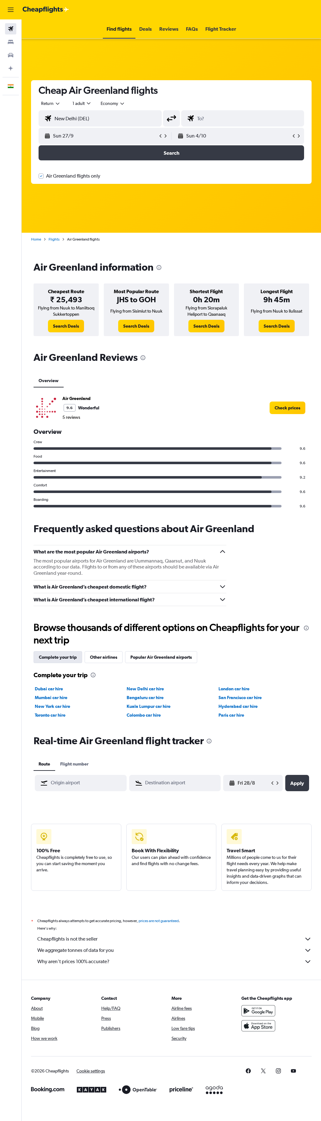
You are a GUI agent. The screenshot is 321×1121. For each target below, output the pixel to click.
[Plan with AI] (11, 68)
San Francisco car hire (240, 697)
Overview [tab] (49, 380)
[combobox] (113, 103)
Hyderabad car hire (238, 706)
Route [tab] (44, 763)
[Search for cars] (11, 55)
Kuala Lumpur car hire (149, 706)
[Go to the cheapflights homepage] (46, 10)
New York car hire (52, 706)
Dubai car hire (49, 688)
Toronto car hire (50, 715)
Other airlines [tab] (103, 657)
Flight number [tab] (74, 763)
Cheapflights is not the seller (67, 939)
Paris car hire (231, 715)
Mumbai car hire (51, 697)
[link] (66, 326)
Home (36, 239)
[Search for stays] (11, 42)
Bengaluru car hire (145, 697)
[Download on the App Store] (258, 1025)
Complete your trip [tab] (58, 657)
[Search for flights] (11, 29)
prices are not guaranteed (159, 921)
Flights (54, 239)
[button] (11, 10)
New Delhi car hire (145, 688)
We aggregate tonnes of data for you (75, 950)
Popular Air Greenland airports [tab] (161, 657)
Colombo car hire (144, 715)
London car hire (234, 688)
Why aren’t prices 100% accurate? (73, 961)
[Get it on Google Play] (258, 1010)
